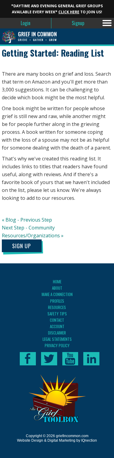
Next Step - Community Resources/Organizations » (33, 231)
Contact (57, 320)
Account (57, 326)
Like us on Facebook (28, 359)
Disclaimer (57, 333)
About (57, 288)
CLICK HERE (68, 12)
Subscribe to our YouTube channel (70, 359)
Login (25, 23)
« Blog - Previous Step (27, 219)
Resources (57, 307)
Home (57, 281)
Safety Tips (57, 314)
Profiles (57, 301)
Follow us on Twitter (49, 359)
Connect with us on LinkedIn (91, 359)
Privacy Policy (57, 345)
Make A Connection (57, 294)
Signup (78, 23)
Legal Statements (57, 339)
